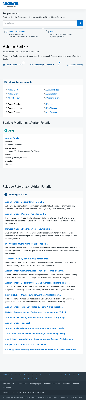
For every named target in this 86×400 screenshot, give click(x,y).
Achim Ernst (13, 90)
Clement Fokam (53, 98)
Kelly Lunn (50, 104)
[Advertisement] (43, 74)
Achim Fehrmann (53, 94)
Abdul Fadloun (14, 98)
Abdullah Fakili (52, 90)
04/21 (13, 392)
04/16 (39, 392)
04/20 (19, 392)
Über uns (6, 384)
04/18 (29, 392)
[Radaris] (10, 3)
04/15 (44, 392)
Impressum (7, 387)
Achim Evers (13, 94)
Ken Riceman (51, 108)
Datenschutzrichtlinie (52, 384)
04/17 (34, 392)
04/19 (24, 392)
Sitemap (6, 374)
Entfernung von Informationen (46, 65)
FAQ (13, 384)
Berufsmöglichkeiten (71, 384)
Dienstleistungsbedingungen (29, 384)
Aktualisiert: (6, 392)
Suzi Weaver (51, 112)
